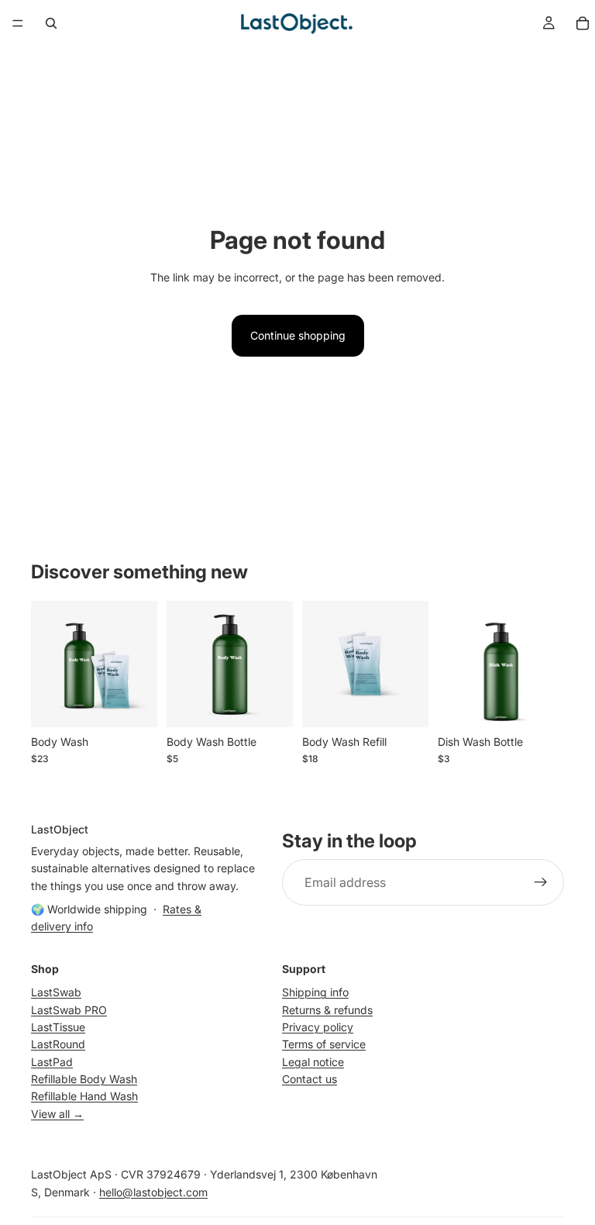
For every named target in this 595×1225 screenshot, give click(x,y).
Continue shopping (298, 335)
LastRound (58, 1044)
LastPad (52, 1061)
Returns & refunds (327, 1009)
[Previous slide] (48, 664)
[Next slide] (140, 664)
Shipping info (315, 992)
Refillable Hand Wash (84, 1096)
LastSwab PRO (69, 1009)
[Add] (133, 703)
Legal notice (313, 1061)
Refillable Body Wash (84, 1078)
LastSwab (56, 992)
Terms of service (324, 1044)
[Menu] (18, 23)
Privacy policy (317, 1026)
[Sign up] (540, 883)
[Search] (51, 23)
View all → (57, 1113)
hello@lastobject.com (153, 1192)
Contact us (309, 1078)
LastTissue (58, 1026)
